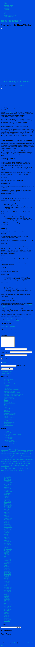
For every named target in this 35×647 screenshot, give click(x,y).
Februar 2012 (7, 602)
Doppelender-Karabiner (5, 453)
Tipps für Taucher (11, 20)
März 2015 (7, 555)
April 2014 (7, 566)
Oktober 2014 (7, 559)
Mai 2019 (6, 510)
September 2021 (8, 484)
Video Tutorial (7, 423)
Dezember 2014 (8, 557)
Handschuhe (9, 457)
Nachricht (4, 335)
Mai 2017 (6, 535)
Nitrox (10, 459)
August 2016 (7, 546)
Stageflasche (13, 461)
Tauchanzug (7, 420)
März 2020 (7, 500)
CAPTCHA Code (20, 365)
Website (3, 355)
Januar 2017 (7, 540)
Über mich (6, 12)
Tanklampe (21, 461)
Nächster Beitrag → (6, 373)
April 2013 (7, 581)
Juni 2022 (6, 478)
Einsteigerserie (7, 388)
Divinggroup (7, 435)
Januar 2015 (7, 556)
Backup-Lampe (4, 451)
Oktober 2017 (7, 528)
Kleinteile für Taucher (9, 403)
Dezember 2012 (8, 587)
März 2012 (7, 600)
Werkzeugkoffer (29, 468)
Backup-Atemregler (28, 450)
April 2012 (7, 599)
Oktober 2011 (7, 607)
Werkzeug (24, 468)
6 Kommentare (20, 85)
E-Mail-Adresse (5, 352)
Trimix (7, 466)
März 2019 (7, 512)
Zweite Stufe (20, 470)
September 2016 (8, 544)
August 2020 (7, 493)
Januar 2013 (7, 585)
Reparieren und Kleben (10, 413)
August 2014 (7, 562)
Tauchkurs (11, 463)
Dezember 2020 (8, 490)
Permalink (16, 320)
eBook (5, 3)
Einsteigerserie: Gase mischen (11, 389)
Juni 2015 (6, 552)
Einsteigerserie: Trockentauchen (12, 395)
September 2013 (8, 575)
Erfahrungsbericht (8, 397)
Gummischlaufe (27, 456)
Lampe (5, 407)
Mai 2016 (6, 547)
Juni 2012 (6, 596)
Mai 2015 (6, 553)
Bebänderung (11, 451)
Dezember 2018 (8, 516)
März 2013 (7, 582)
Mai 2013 (6, 579)
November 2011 (8, 606)
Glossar (6, 11)
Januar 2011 (7, 621)
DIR (30, 451)
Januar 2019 (7, 515)
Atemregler (7, 382)
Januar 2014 (7, 571)
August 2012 (7, 593)
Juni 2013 (6, 578)
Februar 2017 (7, 538)
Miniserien (6, 8)
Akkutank (6, 450)
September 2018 (8, 518)
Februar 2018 (7, 525)
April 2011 (6, 616)
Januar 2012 (7, 603)
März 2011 (6, 618)
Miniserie (6, 410)
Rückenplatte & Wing (9, 414)
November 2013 (8, 572)
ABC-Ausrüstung (8, 379)
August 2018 (7, 519)
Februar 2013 (7, 584)
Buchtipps (6, 9)
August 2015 (7, 550)
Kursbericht (7, 405)
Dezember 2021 (8, 481)
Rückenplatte (23, 459)
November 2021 (8, 483)
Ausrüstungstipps (8, 5)
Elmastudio (30, 642)
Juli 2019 (6, 509)
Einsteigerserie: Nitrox (9, 391)
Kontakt (6, 13)
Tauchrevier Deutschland (10, 441)
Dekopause (7, 431)
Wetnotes (3, 470)
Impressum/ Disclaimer (10, 15)
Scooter (6, 416)
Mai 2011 (6, 615)
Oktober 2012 (7, 590)
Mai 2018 (6, 521)
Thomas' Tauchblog (9, 443)
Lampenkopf (4, 459)
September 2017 (8, 530)
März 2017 (7, 537)
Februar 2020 (7, 502)
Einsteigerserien (8, 6)
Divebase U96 (7, 432)
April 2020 (7, 499)
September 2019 (8, 506)
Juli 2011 (6, 612)
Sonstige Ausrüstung (9, 417)
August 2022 (7, 477)
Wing (7, 470)
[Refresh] (3, 362)
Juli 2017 (6, 532)
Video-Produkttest (8, 425)
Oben (2, 645)
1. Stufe (2, 450)
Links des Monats (8, 408)
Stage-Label (7, 461)
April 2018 (7, 522)
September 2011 (8, 609)
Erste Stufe (23, 453)
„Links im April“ (10, 112)
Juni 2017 (6, 534)
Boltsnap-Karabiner (20, 451)
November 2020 (8, 491)
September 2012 (8, 591)
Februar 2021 (7, 488)
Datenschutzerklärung (9, 16)
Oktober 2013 (7, 574)
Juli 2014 (6, 563)
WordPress (14, 642)
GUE (8, 320)
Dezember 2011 (8, 604)
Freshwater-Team (8, 437)
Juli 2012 (6, 594)
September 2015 (8, 549)
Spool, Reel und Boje (9, 419)
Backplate (20, 450)
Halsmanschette (4, 457)
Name (3, 349)
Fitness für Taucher (9, 398)
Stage (28, 459)
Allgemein (9, 319)
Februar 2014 (7, 569)
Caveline (27, 451)
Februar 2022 (7, 480)
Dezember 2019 (8, 505)
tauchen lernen (4, 463)
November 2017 (8, 527)
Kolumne (6, 404)
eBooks (6, 386)
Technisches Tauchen (21, 463)
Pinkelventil (16, 459)
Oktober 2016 (7, 543)
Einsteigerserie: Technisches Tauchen (13, 394)
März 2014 (7, 568)
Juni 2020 (6, 496)
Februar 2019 (7, 513)
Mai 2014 (6, 565)
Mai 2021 (6, 487)
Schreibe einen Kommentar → (8, 326)
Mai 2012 (6, 597)
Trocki (18, 468)
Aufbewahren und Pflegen (11, 383)
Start (5, 2)
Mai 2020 (6, 497)
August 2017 (7, 531)
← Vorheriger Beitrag (6, 371)
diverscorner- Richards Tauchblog (12, 434)
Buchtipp (6, 385)
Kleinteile (31, 458)
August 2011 (7, 610)
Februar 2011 (7, 619)
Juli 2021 (6, 485)
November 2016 (8, 541)
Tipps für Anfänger (9, 422)
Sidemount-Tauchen (9, 440)
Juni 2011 (6, 613)
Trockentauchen (8, 468)
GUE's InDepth (8, 438)
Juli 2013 (6, 577)
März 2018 (7, 524)
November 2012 (8, 588)
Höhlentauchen (24, 457)
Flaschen (6, 400)
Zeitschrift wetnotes (13, 470)
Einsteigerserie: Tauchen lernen (12, 392)
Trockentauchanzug (18, 465)
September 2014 (8, 560)
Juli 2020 (6, 494)
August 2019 (7, 508)
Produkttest (7, 411)
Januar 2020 (7, 503)
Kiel (12, 320)
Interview (6, 401)
